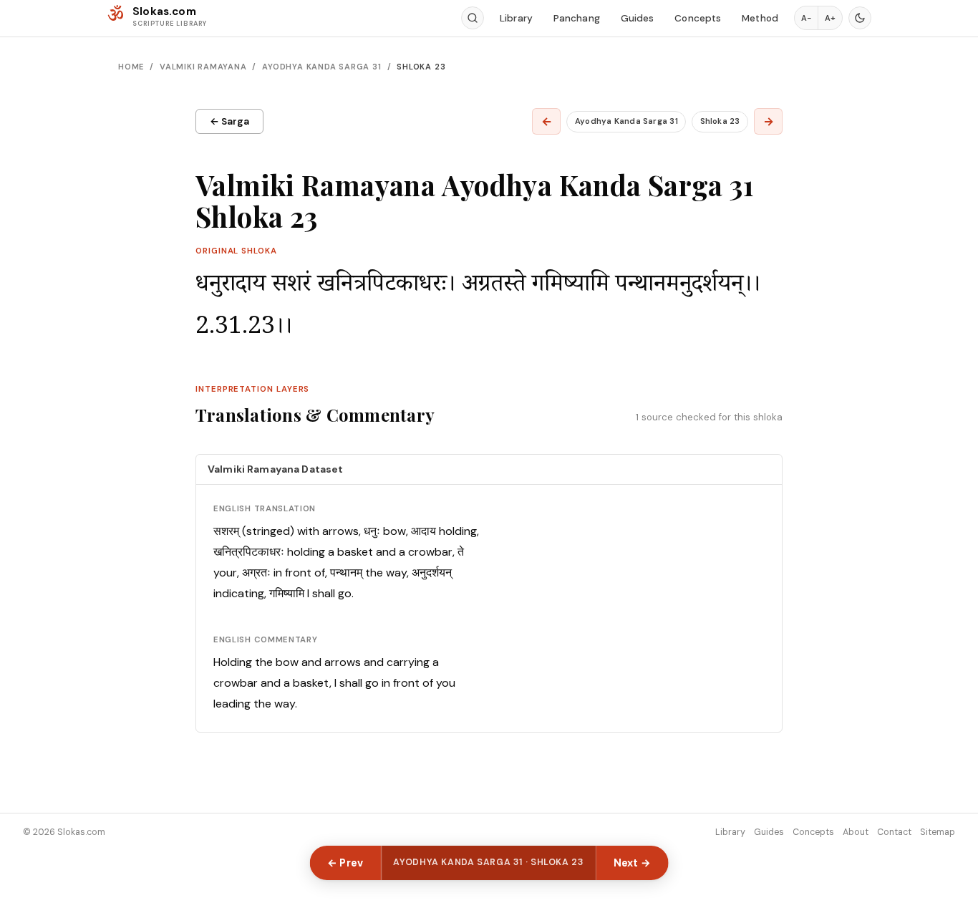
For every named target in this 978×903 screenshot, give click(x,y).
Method (760, 18)
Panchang (576, 18)
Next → (633, 862)
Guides (637, 18)
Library (516, 18)
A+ (830, 18)
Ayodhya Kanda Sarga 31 (321, 67)
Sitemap (937, 832)
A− (806, 18)
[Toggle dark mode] (859, 17)
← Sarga (229, 121)
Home (131, 67)
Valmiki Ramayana (203, 67)
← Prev (345, 862)
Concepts (697, 18)
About (855, 832)
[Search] (472, 17)
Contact (894, 832)
